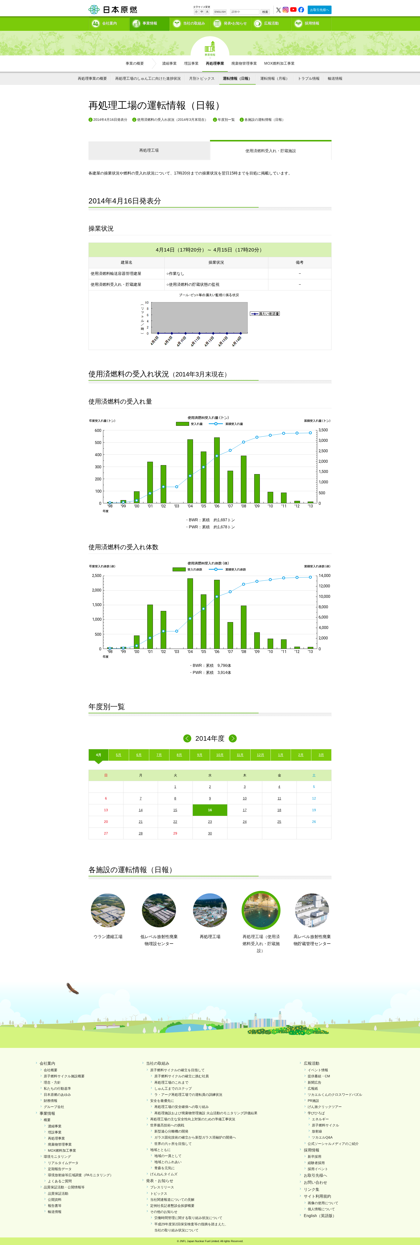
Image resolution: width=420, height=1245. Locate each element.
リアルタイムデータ (63, 1163)
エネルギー (320, 1119)
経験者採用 (316, 1163)
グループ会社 (54, 1107)
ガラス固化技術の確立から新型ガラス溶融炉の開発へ (195, 1137)
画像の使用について (323, 1203)
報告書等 (54, 1206)
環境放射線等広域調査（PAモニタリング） (80, 1175)
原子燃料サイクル (325, 1125)
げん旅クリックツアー (325, 1107)
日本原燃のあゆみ (57, 1095)
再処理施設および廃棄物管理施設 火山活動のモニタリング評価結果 (205, 1113)
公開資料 (54, 1199)
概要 (47, 1120)
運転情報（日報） (237, 78)
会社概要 (50, 1070)
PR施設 (313, 1101)
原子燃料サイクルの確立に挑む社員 (181, 1076)
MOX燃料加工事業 (279, 63)
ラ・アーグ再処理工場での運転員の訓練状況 (188, 1095)
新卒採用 (314, 1156)
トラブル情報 (309, 78)
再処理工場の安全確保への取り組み (181, 1107)
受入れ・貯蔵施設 (270, 151)
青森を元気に (164, 1168)
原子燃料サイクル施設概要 (64, 1076)
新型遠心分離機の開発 (171, 1131)
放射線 (317, 1131)
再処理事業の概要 (92, 78)
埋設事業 (191, 63)
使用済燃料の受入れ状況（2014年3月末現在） (172, 120)
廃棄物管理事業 (244, 63)
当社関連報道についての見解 (172, 1199)
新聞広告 (314, 1082)
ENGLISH (220, 11)
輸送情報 (335, 78)
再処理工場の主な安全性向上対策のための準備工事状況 (192, 1119)
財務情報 (50, 1101)
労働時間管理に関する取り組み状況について (188, 1218)
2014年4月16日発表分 (110, 120)
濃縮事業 (169, 63)
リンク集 (311, 1189)
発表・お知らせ (159, 1181)
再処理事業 (215, 63)
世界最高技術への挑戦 (167, 1125)
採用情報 (312, 23)
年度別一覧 (226, 120)
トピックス (158, 1193)
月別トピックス (202, 78)
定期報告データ (60, 1169)
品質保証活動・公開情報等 (64, 1187)
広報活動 (271, 23)
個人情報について (321, 1209)
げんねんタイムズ (163, 1174)
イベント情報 (318, 1070)
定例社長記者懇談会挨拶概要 (172, 1206)
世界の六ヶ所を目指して (173, 1144)
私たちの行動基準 (57, 1088)
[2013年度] (187, 738)
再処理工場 (149, 150)
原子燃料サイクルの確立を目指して (177, 1070)
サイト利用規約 (317, 1196)
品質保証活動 (58, 1193)
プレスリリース (162, 1187)
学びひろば (316, 1113)
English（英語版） (320, 1216)
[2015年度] (233, 738)
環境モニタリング (57, 1156)
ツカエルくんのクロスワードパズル (335, 1095)
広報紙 (313, 1088)
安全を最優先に (162, 1101)
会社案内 (109, 23)
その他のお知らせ (163, 1212)
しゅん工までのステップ (173, 1088)
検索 (265, 12)
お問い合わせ (315, 1182)
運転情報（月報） (274, 78)
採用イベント (318, 1169)
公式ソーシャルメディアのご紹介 (333, 1144)
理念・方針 (52, 1082)
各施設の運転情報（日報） (265, 120)
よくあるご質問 (60, 1181)
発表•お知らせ (235, 23)
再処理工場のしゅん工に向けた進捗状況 (148, 78)
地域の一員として (168, 1156)
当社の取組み (194, 23)
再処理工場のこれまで (171, 1082)
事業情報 (150, 23)
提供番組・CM (319, 1076)
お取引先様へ (319, 10)
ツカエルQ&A (322, 1137)
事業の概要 (135, 63)
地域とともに (160, 1150)
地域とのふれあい (168, 1162)
